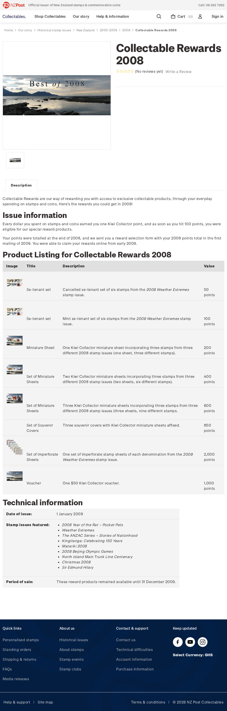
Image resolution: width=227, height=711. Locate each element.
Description (21, 185)
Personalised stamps (21, 640)
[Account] (201, 16)
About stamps (71, 649)
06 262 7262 (215, 5)
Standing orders (17, 649)
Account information (134, 659)
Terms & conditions (148, 702)
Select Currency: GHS (193, 655)
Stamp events (71, 659)
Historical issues (73, 640)
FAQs (7, 669)
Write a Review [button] (179, 71)
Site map (45, 702)
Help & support (17, 702)
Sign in (217, 16)
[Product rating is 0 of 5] (125, 71)
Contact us (125, 640)
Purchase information (135, 669)
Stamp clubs (70, 669)
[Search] (160, 16)
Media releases (16, 679)
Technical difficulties (134, 649)
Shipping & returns (19, 659)
